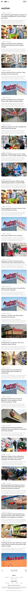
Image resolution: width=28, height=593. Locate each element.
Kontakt (16, 577)
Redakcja (12, 577)
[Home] (6, 1)
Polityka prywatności (14, 578)
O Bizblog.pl (7, 577)
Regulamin (21, 577)
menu (25, 1)
